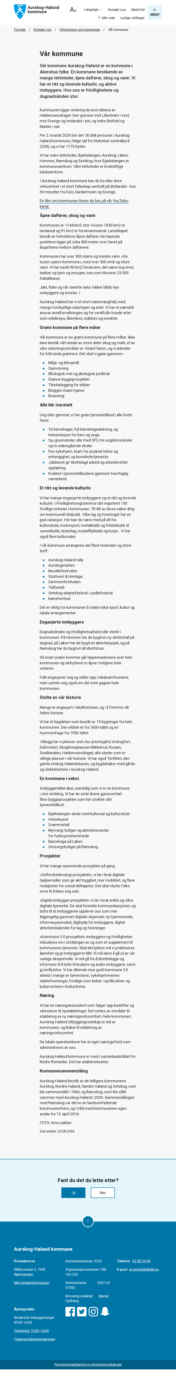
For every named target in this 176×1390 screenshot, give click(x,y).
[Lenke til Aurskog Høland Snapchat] (105, 1311)
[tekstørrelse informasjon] (73, 10)
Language (91, 10)
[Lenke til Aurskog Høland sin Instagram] (93, 1311)
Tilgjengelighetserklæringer (34, 1339)
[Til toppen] (88, 1221)
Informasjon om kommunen (79, 30)
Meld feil (138, 10)
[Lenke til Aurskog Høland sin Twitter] (81, 1311)
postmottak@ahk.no (144, 1269)
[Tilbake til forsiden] (36, 11)
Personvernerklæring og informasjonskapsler (88, 1365)
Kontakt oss (117, 10)
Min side (108, 18)
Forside (20, 30)
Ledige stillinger (132, 18)
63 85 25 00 (141, 1261)
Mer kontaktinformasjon (31, 1283)
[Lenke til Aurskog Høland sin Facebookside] (70, 1311)
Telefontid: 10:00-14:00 (31, 1331)
